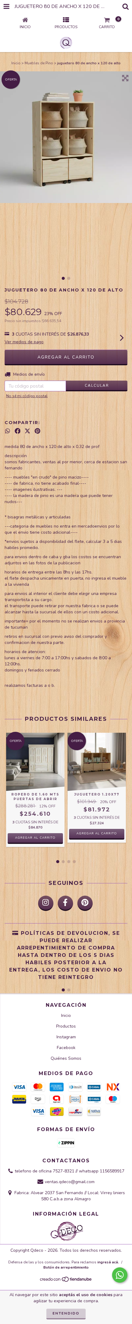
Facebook (66, 1048)
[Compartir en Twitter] (27, 431)
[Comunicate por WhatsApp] (119, 1275)
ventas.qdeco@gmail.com (70, 1182)
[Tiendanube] (66, 1281)
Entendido (66, 1313)
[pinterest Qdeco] (85, 903)
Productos (66, 1026)
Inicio (16, 63)
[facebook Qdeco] (65, 903)
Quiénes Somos (66, 1058)
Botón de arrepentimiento (66, 1267)
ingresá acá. (108, 1262)
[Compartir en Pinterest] (37, 431)
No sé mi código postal (27, 395)
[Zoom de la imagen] (125, 78)
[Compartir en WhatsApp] (7, 431)
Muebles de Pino (39, 63)
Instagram (66, 1037)
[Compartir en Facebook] (18, 431)
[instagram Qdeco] (45, 903)
